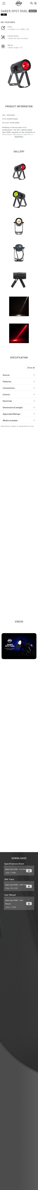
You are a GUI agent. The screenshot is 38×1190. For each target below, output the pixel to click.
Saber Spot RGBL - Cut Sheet (16, 869)
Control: (6, 394)
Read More (19, 137)
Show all (31, 367)
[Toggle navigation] (4, 3)
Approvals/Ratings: (12, 414)
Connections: (9, 388)
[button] (31, 3)
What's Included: (10, 420)
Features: (7, 381)
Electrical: (7, 401)
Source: (6, 375)
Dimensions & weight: (13, 407)
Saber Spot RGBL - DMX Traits (16, 885)
